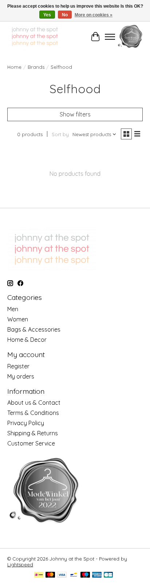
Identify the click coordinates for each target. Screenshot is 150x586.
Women (17, 319)
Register (18, 366)
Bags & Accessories (33, 329)
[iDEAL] (38, 575)
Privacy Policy (25, 423)
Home (14, 67)
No (65, 14)
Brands (36, 67)
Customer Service (31, 443)
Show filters (75, 114)
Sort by (60, 134)
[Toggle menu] (110, 36)
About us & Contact (33, 402)
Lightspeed (20, 564)
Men (12, 309)
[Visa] (62, 575)
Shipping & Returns (32, 433)
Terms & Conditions (33, 412)
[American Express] (97, 575)
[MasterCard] (50, 575)
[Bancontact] (73, 575)
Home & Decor (27, 339)
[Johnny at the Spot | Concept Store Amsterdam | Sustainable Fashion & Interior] (34, 36)
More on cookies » (93, 14)
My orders (20, 376)
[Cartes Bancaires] (108, 575)
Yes (47, 14)
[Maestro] (85, 575)
